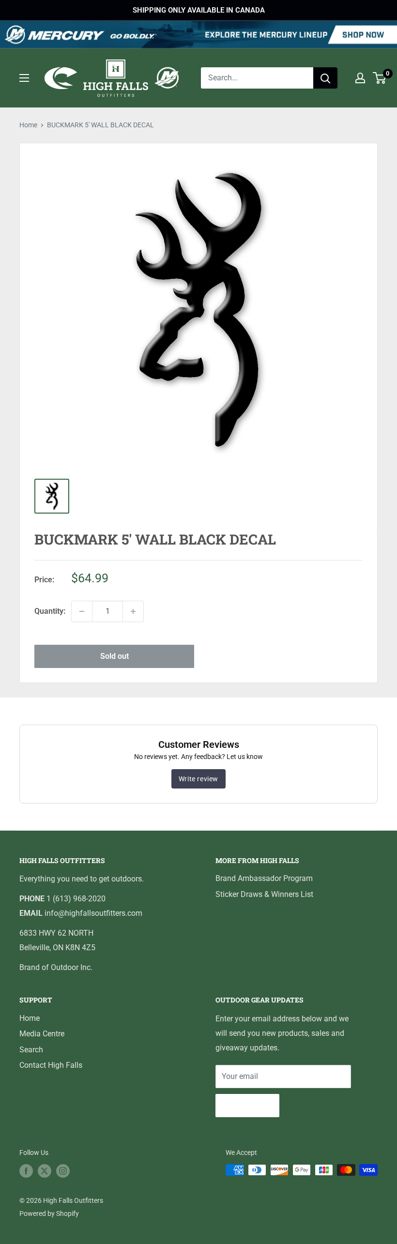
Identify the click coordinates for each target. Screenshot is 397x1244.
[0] (380, 78)
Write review (198, 779)
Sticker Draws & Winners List (264, 894)
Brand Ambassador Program (264, 878)
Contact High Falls (50, 1065)
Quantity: (49, 611)
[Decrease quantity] (82, 611)
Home (28, 125)
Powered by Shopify (49, 1213)
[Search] (325, 78)
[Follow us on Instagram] (63, 1171)
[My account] (360, 78)
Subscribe (247, 1105)
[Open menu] (24, 78)
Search (31, 1049)
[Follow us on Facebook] (26, 1171)
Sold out (114, 656)
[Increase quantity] (133, 611)
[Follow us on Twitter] (44, 1171)
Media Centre (41, 1033)
